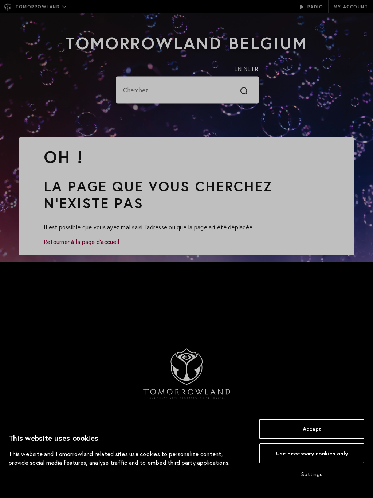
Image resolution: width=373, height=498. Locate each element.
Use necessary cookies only (312, 453)
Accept (312, 428)
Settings (311, 474)
